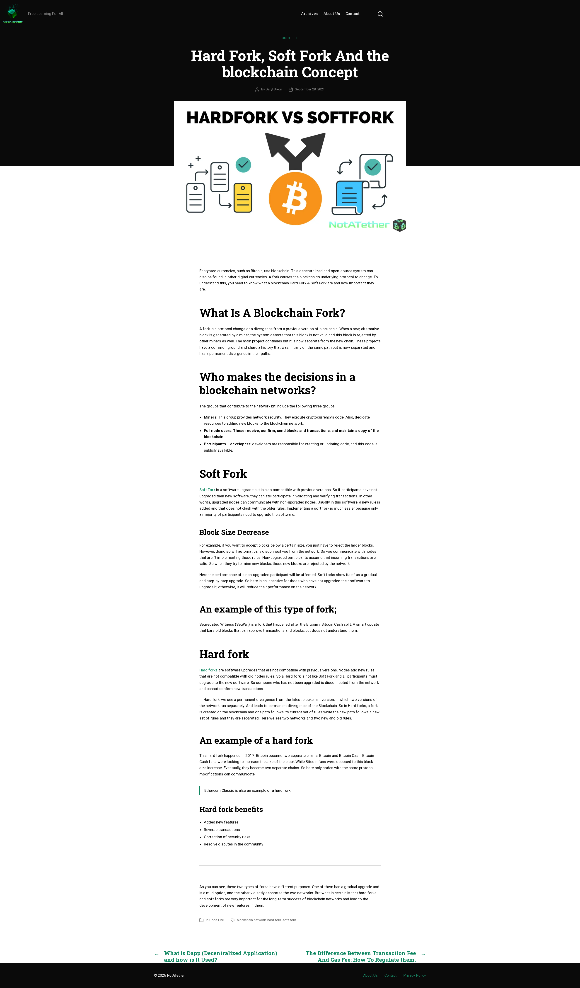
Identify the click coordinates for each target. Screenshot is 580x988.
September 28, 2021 (310, 89)
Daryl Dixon (274, 89)
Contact (353, 13)
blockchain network (251, 920)
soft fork (289, 920)
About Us (331, 13)
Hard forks (208, 670)
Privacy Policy (414, 975)
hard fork (274, 920)
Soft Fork (207, 489)
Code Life (290, 38)
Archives (309, 13)
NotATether (176, 975)
